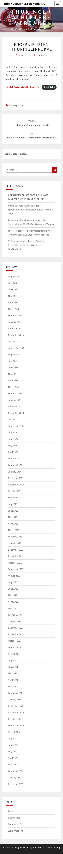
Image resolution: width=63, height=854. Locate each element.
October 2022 (15, 562)
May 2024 (12, 445)
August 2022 (14, 575)
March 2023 (13, 530)
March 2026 (13, 308)
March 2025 (13, 386)
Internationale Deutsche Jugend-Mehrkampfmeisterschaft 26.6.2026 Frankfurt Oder (30, 209)
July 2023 (12, 504)
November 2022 (16, 556)
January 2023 (14, 543)
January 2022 (14, 621)
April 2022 (13, 601)
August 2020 (14, 731)
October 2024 (15, 419)
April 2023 (13, 523)
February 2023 (15, 536)
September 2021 (16, 647)
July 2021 (12, 660)
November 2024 (16, 413)
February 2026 (15, 315)
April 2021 (13, 679)
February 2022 (15, 614)
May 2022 (12, 595)
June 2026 (13, 289)
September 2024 (16, 425)
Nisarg (57, 847)
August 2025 (14, 354)
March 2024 (13, 458)
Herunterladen (49, 87)
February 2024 (15, 465)
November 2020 (16, 712)
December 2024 (15, 406)
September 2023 (16, 497)
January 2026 (14, 321)
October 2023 (15, 491)
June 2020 (13, 744)
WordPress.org (15, 830)
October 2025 (15, 341)
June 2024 (13, 439)
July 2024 (12, 432)
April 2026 (13, 302)
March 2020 (13, 764)
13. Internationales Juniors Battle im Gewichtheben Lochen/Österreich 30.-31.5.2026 (26, 245)
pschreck (41, 55)
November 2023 (16, 484)
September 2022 (16, 569)
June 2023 (13, 510)
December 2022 (15, 549)
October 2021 (15, 640)
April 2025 (13, 380)
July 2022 (12, 582)
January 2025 (14, 400)
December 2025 (15, 328)
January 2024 (14, 471)
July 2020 (12, 738)
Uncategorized (16, 105)
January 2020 (14, 777)
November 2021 (16, 634)
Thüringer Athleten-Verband (23, 3)
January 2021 (14, 699)
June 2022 (13, 588)
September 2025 (16, 347)
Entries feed (14, 817)
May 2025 (12, 374)
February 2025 (15, 393)
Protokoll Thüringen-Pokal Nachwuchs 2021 (23, 87)
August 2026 (14, 276)
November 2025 (16, 334)
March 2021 (13, 686)
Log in (11, 811)
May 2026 (12, 295)
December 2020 (15, 705)
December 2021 (15, 627)
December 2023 (15, 478)
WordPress (38, 847)
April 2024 (13, 452)
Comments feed (16, 824)
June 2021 (13, 666)
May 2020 (12, 751)
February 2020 (15, 770)
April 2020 (13, 757)
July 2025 (12, 360)
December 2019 (15, 784)
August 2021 (14, 653)
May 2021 (12, 673)
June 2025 (13, 367)
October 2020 (15, 718)
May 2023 (12, 517)
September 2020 (16, 725)
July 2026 (12, 282)
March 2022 (13, 608)
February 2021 (15, 692)
